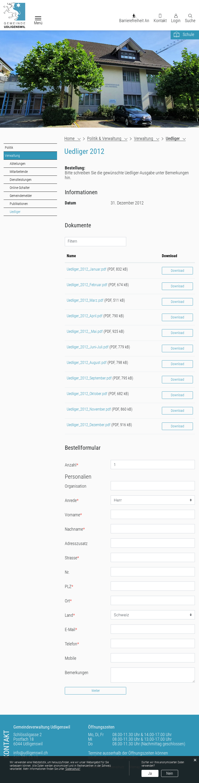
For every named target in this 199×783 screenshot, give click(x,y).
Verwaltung (12, 156)
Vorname (73, 514)
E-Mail (71, 629)
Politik (9, 148)
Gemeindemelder (21, 196)
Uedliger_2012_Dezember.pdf (88, 424)
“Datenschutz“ (72, 769)
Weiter (95, 691)
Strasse (72, 557)
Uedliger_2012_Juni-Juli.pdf (87, 347)
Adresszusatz (76, 543)
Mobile (70, 658)
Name (71, 256)
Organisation (75, 486)
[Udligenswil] (14, 15)
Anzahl (71, 464)
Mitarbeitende (19, 172)
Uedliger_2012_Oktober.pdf (87, 393)
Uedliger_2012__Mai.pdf (85, 331)
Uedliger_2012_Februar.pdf (87, 284)
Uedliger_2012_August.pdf (87, 362)
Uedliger (24, 212)
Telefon (72, 643)
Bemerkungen (76, 672)
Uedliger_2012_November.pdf (89, 409)
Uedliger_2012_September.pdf (89, 378)
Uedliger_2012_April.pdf (84, 316)
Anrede (72, 500)
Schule (188, 34)
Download (169, 256)
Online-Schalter (20, 188)
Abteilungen (17, 164)
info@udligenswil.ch (30, 752)
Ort (68, 600)
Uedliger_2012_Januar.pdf (86, 269)
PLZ (69, 586)
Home (69, 138)
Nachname (75, 529)
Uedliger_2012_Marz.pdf (85, 300)
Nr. (67, 572)
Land (70, 615)
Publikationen (19, 204)
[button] (107, 138)
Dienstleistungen (21, 180)
